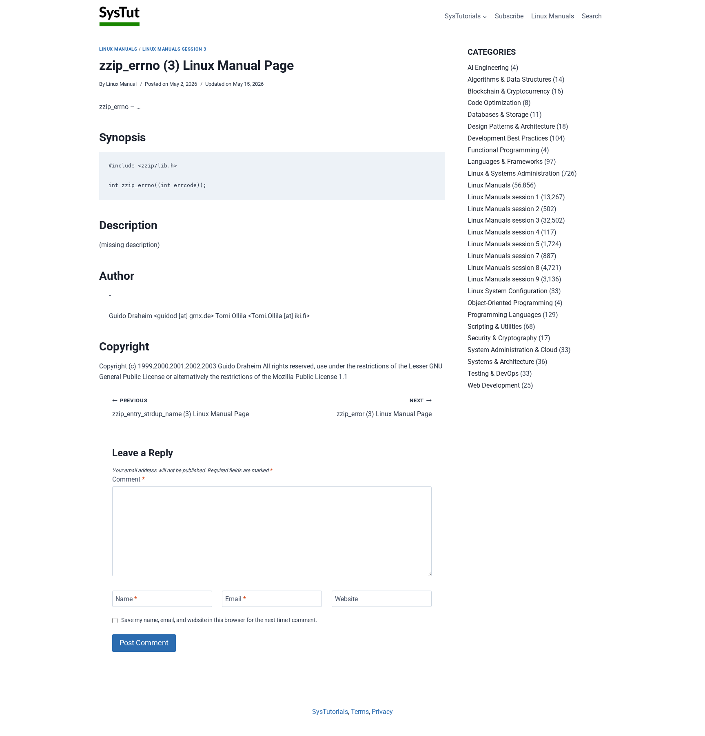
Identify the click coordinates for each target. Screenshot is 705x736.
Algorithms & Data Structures (509, 79)
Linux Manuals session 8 (503, 268)
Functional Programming (503, 150)
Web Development (494, 385)
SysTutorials (330, 712)
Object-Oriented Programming (510, 303)
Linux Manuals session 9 (503, 279)
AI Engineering (488, 67)
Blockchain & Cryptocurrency (509, 91)
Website (346, 598)
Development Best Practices (508, 138)
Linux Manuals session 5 (503, 244)
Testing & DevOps (493, 373)
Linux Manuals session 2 (503, 209)
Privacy (382, 712)
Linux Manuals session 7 (503, 256)
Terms (360, 712)
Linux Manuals (552, 16)
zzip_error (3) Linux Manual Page (384, 407)
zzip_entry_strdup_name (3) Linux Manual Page (180, 407)
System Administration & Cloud (512, 350)
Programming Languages (504, 315)
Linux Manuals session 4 (503, 232)
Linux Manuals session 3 (174, 49)
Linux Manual (121, 84)
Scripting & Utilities (495, 326)
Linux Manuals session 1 (503, 197)
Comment (128, 479)
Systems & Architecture (501, 362)
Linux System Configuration (508, 291)
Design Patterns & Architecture (511, 126)
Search (592, 16)
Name (126, 598)
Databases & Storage (498, 114)
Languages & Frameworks (505, 161)
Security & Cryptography (502, 338)
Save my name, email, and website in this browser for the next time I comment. (219, 620)
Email (235, 598)
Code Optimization (494, 103)
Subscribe (509, 16)
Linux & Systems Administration (514, 173)
